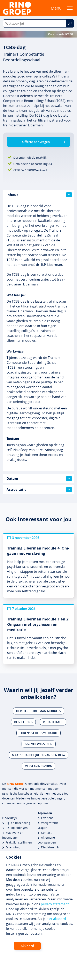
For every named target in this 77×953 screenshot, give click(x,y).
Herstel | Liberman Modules (38, 711)
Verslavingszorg (38, 766)
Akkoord (27, 946)
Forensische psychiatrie (38, 733)
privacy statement (55, 904)
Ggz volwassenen (39, 744)
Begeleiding (23, 722)
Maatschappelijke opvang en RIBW (38, 755)
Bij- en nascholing (18, 823)
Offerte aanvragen (36, 142)
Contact (46, 833)
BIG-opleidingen (17, 828)
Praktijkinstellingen (19, 842)
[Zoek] (70, 23)
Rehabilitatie (53, 722)
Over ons (47, 818)
